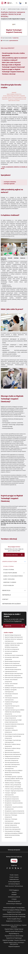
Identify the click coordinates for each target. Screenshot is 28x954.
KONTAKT (5, 599)
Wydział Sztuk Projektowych (14, 938)
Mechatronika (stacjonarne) (12, 752)
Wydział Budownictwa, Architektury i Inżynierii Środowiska (14, 926)
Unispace (14, 899)
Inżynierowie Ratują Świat (11, 604)
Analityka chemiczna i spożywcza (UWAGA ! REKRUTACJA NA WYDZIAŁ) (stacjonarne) (14, 645)
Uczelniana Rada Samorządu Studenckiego (14, 916)
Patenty (14, 892)
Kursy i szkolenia (9, 579)
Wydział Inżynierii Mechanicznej (14, 931)
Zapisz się (8, 626)
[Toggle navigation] (25, 3)
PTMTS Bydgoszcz (14, 890)
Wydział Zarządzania (14, 946)
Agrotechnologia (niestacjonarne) (14, 637)
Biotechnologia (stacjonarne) (12, 661)
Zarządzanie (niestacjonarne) (12, 801)
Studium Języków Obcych (14, 919)
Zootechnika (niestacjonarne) (12, 829)
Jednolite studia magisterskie (13, 576)
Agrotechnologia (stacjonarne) (13, 635)
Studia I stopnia (8, 566)
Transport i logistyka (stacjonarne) (14, 791)
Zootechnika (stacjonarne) (12, 827)
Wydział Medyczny (14, 933)
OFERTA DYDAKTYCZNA (9, 562)
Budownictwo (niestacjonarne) (13, 665)
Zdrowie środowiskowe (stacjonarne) (14, 813)
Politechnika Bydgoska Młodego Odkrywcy (14, 910)
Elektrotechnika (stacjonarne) (13, 675)
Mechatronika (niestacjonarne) (13, 754)
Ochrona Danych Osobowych (14, 903)
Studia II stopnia (8, 569)
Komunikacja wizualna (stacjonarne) (14, 734)
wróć (4, 9)
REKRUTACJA (6, 590)
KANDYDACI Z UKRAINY (9, 582)
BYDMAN (14, 895)
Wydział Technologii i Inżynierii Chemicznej (14, 940)
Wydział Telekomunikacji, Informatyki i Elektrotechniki (14, 943)
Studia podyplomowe (10, 573)
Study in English (8, 585)
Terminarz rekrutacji (12, 555)
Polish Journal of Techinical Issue (14, 886)
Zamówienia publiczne (14, 897)
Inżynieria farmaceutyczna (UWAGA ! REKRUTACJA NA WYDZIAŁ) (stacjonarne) (14, 712)
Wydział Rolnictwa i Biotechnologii (14, 936)
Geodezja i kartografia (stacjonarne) (14, 688)
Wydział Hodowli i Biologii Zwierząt (14, 929)
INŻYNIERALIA (6, 595)
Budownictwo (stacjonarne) (12, 663)
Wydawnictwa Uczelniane (14, 912)
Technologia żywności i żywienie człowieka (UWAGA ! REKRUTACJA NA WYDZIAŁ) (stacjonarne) (14, 779)
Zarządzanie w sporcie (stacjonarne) (14, 811)
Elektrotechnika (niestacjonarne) (13, 677)
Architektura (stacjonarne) (12, 649)
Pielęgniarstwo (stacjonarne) (12, 756)
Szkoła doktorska (14, 879)
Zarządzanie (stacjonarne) (12, 799)
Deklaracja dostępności (14, 850)
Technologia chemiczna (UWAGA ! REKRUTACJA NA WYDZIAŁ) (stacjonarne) (14, 772)
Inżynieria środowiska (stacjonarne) (14, 724)
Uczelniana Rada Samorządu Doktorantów (14, 914)
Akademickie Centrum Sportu (14, 921)
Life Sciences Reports (14, 884)
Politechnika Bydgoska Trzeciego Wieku (14, 908)
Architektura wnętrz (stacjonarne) (14, 655)
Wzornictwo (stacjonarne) (12, 797)
